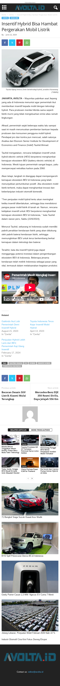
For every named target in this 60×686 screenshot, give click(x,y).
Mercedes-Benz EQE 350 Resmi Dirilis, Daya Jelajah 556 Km (46, 396)
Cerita (11, 15)
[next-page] (32, 478)
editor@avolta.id (35, 672)
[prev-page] (28, 478)
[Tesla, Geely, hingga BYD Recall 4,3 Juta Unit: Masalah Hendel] (11, 462)
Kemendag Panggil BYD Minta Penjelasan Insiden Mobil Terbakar (48, 450)
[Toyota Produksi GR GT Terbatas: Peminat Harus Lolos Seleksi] (30, 440)
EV (26, 363)
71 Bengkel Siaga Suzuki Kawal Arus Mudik (22, 517)
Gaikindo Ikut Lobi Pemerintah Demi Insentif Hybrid (11, 324)
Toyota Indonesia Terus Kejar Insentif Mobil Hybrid (42, 324)
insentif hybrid (44, 363)
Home (4, 15)
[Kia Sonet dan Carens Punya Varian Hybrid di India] (49, 462)
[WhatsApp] (27, 42)
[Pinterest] (19, 42)
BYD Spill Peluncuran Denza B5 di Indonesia (22, 556)
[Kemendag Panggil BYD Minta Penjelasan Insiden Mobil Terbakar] (49, 440)
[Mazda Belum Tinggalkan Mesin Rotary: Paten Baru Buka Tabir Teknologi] (11, 440)
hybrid (32, 363)
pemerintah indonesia (12, 366)
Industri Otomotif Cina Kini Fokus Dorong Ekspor (24, 639)
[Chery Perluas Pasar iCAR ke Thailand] (30, 462)
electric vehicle (16, 363)
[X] (12, 42)
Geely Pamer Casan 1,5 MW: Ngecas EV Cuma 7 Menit (28, 594)
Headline (14, 18)
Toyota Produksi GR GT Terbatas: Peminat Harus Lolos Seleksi (30, 450)
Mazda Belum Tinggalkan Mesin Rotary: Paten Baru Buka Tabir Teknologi (10, 449)
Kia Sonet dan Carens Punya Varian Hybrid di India (49, 471)
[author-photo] (30, 414)
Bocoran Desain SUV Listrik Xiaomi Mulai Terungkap (14, 396)
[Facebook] (5, 42)
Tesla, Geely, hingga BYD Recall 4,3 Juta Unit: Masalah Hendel (10, 471)
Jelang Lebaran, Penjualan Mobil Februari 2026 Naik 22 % (28, 633)
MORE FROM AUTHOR (40, 430)
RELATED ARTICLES (18, 430)
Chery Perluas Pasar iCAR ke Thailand (29, 470)
